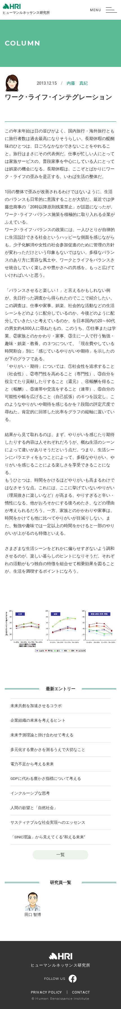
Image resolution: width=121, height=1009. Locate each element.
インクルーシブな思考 (30, 793)
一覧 (60, 854)
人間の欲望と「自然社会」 (34, 807)
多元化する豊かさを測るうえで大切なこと (47, 749)
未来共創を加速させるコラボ (36, 705)
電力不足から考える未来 (32, 764)
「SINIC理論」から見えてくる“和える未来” (47, 837)
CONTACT (81, 992)
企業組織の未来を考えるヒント (38, 720)
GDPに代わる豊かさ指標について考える (45, 778)
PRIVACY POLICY (46, 992)
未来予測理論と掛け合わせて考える (41, 735)
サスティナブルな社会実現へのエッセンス (47, 822)
